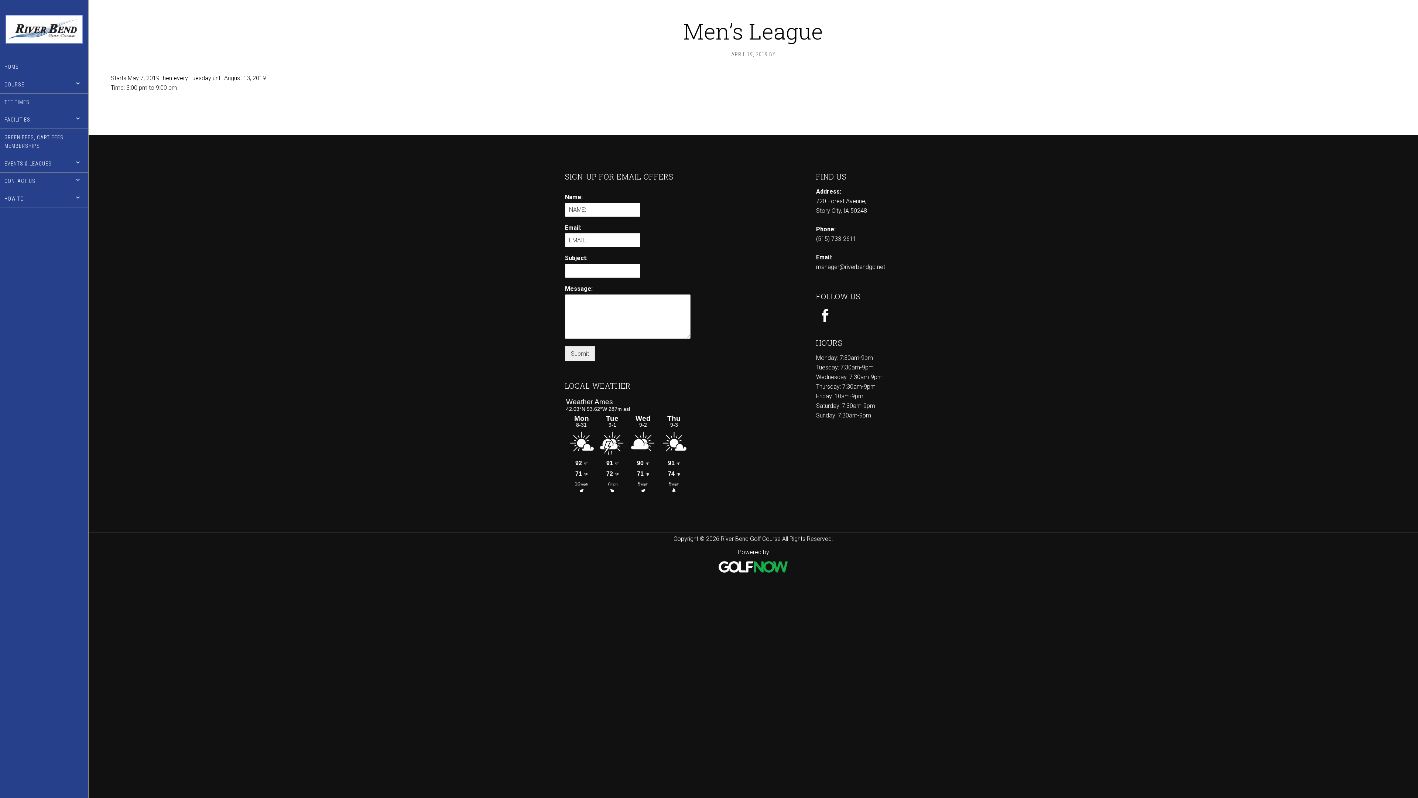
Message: (579, 288)
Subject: (576, 258)
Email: (573, 227)
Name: (574, 197)
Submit (580, 353)
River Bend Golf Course (44, 29)
